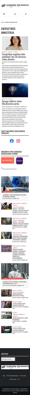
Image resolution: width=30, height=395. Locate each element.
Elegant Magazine (20, 390)
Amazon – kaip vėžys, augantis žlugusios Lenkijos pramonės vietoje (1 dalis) (21, 223)
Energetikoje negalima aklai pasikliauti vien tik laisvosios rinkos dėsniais (14, 56)
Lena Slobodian (17, 260)
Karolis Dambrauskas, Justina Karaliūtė (11, 106)
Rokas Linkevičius (17, 297)
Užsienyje (15, 247)
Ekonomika (23, 203)
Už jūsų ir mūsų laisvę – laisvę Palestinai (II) (19, 329)
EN (18, 379)
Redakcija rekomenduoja (18, 207)
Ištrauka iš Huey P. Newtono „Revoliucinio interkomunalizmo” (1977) (14, 282)
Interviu (15, 205)
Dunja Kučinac (17, 241)
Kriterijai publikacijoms (13, 375)
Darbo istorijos (7, 191)
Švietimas (15, 316)
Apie (4, 375)
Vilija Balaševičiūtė (8, 198)
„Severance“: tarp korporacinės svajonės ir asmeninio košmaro (14, 196)
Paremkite (23, 375)
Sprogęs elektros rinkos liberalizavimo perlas (12, 102)
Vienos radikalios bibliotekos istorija (18, 295)
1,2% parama (12, 379)
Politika (20, 278)
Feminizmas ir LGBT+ (17, 234)
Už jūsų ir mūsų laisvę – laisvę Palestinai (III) (19, 304)
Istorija (5, 278)
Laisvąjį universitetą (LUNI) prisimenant (20, 319)
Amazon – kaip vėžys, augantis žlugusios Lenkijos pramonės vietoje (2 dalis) (21, 210)
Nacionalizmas (12, 278)
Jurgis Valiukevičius (18, 214)
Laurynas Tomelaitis (18, 306)
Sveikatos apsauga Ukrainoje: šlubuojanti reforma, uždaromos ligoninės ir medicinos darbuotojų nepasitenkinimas (19, 254)
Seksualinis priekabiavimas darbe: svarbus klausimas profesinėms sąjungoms (20, 238)
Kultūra (19, 290)
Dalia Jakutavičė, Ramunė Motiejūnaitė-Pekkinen (13, 62)
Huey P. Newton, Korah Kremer (10, 285)
